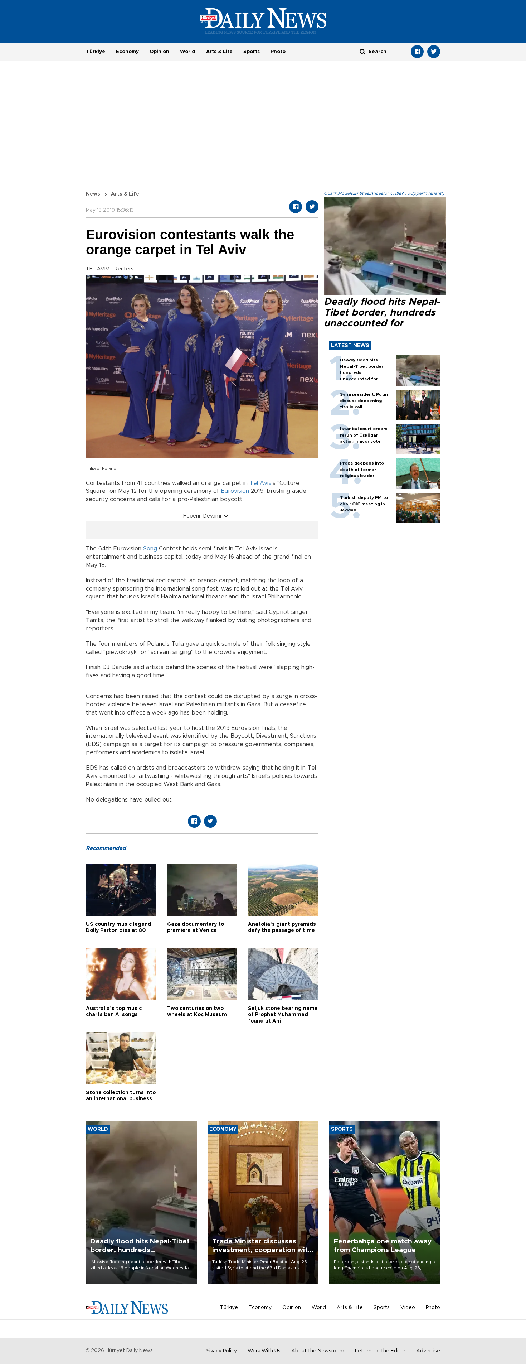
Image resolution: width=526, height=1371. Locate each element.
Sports (251, 51)
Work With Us (264, 1350)
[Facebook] (417, 51)
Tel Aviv (260, 483)
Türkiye (95, 51)
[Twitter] (433, 51)
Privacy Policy (221, 1350)
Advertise (428, 1350)
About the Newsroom (317, 1350)
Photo (278, 51)
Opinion (159, 51)
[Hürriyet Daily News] (263, 20)
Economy (127, 51)
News (93, 194)
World (187, 51)
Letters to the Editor (380, 1350)
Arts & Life (219, 51)
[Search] (362, 51)
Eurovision (235, 491)
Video (407, 1307)
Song (150, 549)
